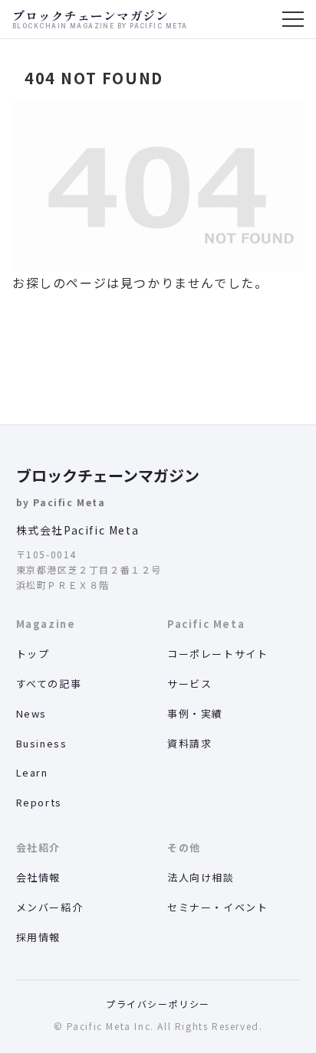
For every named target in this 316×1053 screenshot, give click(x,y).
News (31, 713)
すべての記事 (49, 683)
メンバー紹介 (50, 907)
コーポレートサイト (217, 653)
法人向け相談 (201, 877)
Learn (32, 772)
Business (41, 743)
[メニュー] (293, 19)
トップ (33, 653)
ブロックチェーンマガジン (107, 475)
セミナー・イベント (217, 907)
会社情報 (38, 877)
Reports (39, 802)
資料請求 (189, 743)
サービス (189, 683)
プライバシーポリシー (158, 1003)
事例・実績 (195, 713)
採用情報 (38, 937)
